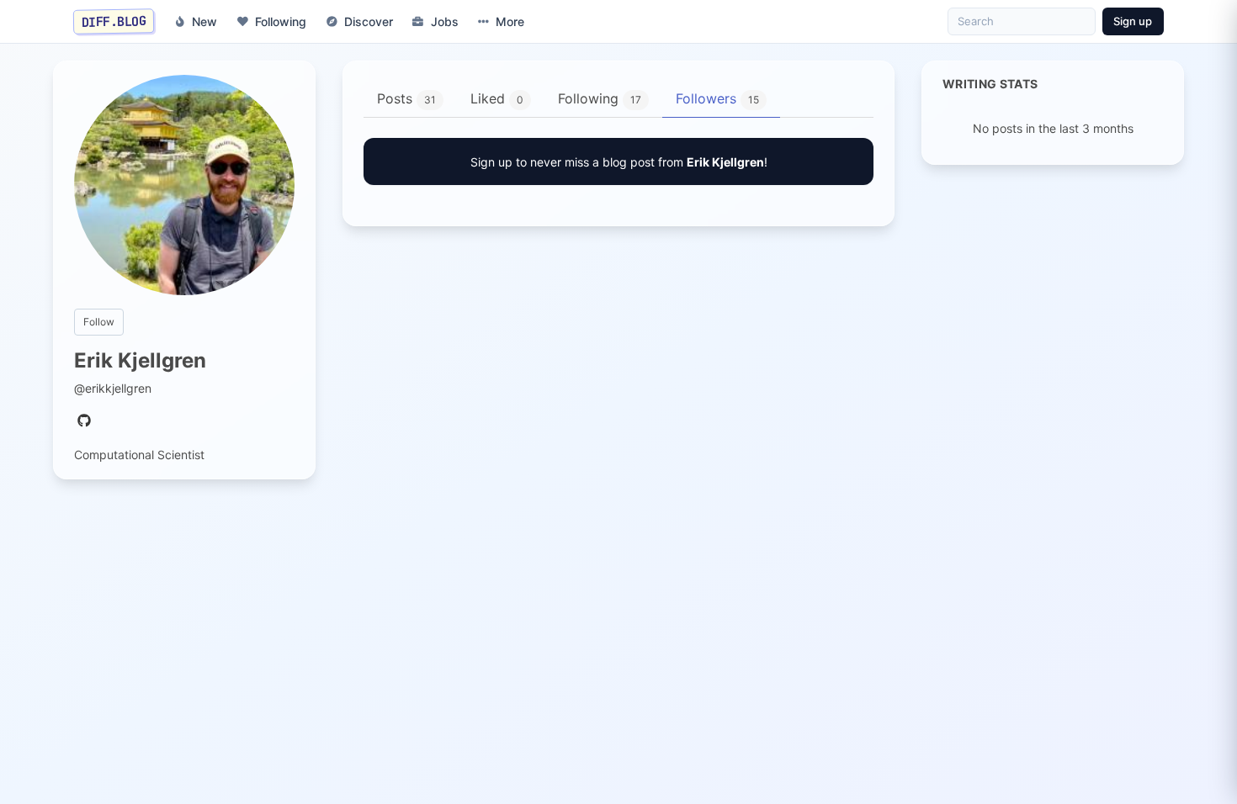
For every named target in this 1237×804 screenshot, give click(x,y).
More (510, 21)
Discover (368, 21)
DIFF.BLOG (114, 21)
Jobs (445, 21)
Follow (98, 321)
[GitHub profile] (84, 421)
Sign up (1132, 21)
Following (280, 21)
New (204, 21)
